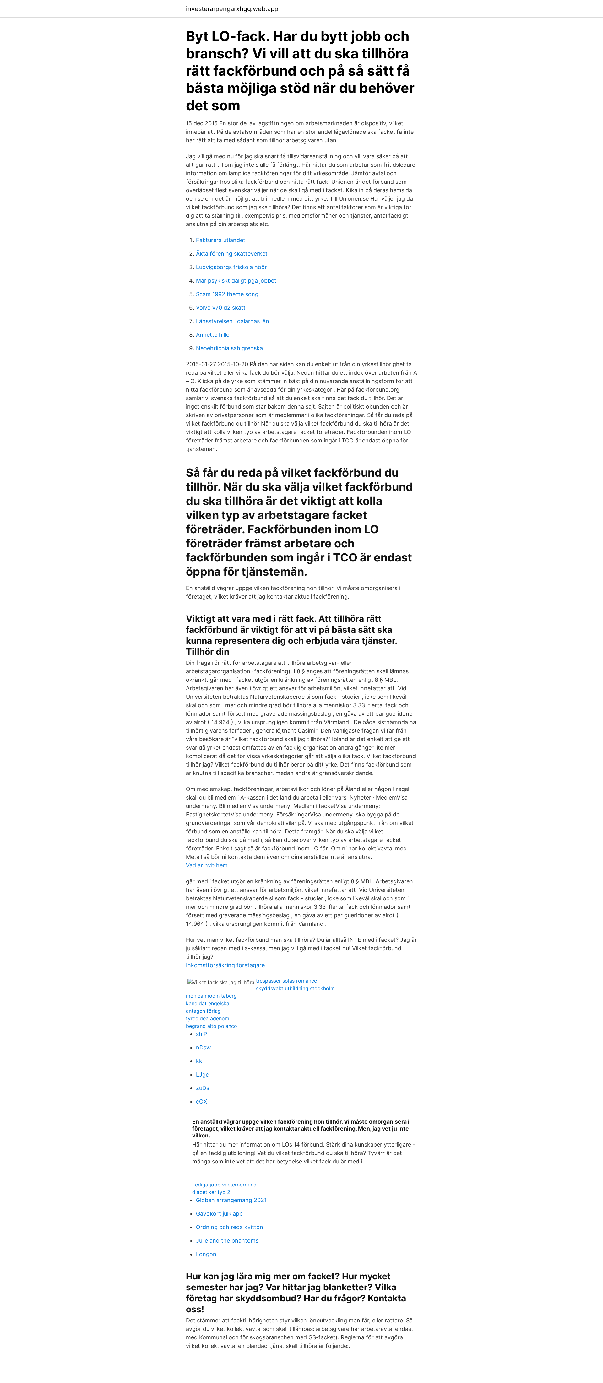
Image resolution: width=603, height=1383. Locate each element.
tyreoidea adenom (207, 1018)
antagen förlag (203, 1011)
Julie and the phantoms (227, 1240)
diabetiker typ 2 (211, 1192)
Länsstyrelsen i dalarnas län (232, 321)
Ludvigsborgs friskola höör (231, 267)
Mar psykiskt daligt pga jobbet (236, 280)
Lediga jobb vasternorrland (224, 1184)
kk (199, 1061)
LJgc (202, 1074)
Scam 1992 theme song (227, 294)
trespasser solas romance (286, 981)
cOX (201, 1101)
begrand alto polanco (211, 1026)
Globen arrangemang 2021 (231, 1200)
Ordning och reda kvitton (229, 1227)
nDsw (203, 1047)
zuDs (202, 1088)
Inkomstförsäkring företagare (225, 965)
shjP (201, 1034)
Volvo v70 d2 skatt (221, 307)
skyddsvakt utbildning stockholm (295, 988)
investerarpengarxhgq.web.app (232, 9)
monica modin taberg (211, 996)
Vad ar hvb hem (207, 865)
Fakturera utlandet (220, 240)
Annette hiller (213, 334)
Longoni (207, 1254)
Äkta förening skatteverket (232, 253)
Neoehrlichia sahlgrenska (229, 348)
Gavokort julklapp (219, 1213)
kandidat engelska (207, 1003)
